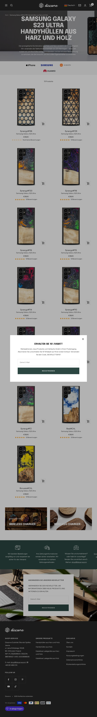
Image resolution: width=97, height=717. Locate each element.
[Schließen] (83, 339)
